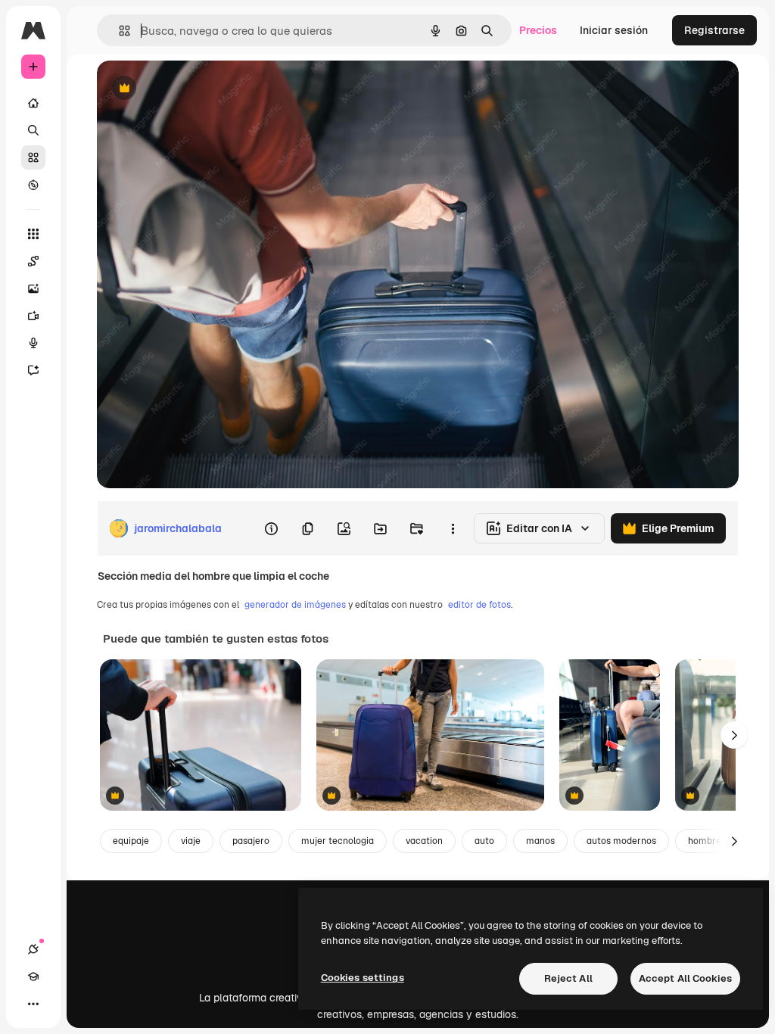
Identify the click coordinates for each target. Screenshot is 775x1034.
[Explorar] (33, 185)
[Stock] (33, 157)
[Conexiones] (33, 949)
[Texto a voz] (33, 343)
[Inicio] (33, 103)
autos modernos (621, 841)
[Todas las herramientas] (33, 234)
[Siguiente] (734, 735)
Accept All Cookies (685, 978)
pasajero (250, 841)
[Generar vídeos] (33, 316)
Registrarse (714, 30)
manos (540, 841)
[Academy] (33, 976)
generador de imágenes (295, 605)
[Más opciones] (452, 528)
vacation (424, 841)
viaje (191, 841)
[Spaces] (33, 261)
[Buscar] (33, 130)
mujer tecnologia (337, 841)
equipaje (131, 841)
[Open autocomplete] (118, 30)
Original (194, 89)
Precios (538, 30)
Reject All (568, 978)
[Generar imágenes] (33, 288)
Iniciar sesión (614, 30)
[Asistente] (33, 370)
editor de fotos (479, 605)
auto (484, 841)
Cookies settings (362, 977)
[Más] (33, 1004)
